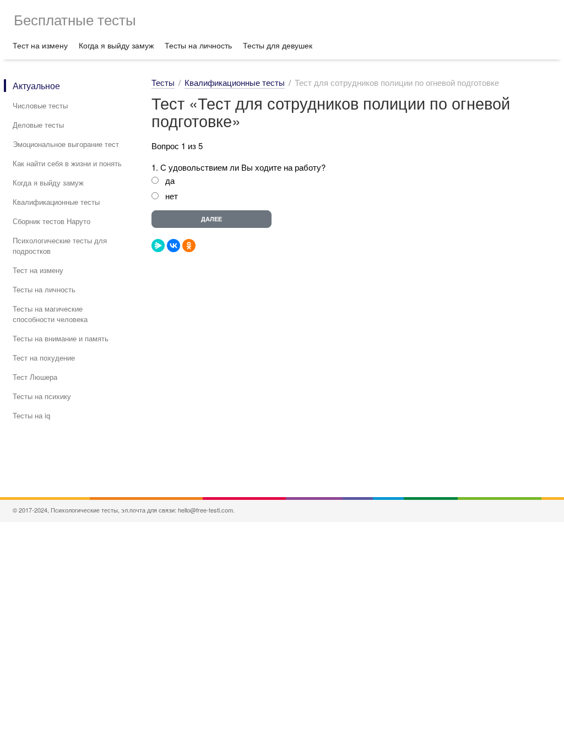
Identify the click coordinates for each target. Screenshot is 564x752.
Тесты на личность (198, 45)
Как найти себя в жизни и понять (67, 163)
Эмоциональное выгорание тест (66, 144)
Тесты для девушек (277, 45)
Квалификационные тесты (56, 202)
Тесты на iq (31, 415)
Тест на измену (40, 45)
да (170, 180)
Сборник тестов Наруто (51, 221)
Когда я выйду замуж (116, 45)
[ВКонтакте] (173, 245)
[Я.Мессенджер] (158, 245)
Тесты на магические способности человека (50, 313)
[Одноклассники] (189, 245)
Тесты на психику (42, 396)
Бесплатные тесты (75, 19)
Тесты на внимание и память (61, 338)
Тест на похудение (44, 357)
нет (171, 195)
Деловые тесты (38, 124)
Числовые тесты (40, 105)
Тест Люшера (35, 377)
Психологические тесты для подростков (60, 245)
